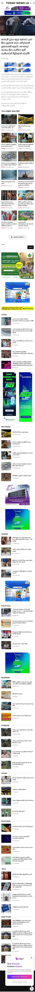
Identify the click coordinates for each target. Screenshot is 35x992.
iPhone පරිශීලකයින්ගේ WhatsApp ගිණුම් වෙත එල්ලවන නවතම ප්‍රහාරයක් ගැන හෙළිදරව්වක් (6, 886)
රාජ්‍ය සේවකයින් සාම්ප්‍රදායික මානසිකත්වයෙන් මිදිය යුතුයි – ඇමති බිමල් (6, 354)
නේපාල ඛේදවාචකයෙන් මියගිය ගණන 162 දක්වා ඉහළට (6, 743)
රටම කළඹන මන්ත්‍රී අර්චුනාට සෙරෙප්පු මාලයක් (6, 573)
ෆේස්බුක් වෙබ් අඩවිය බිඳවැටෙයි (6, 908)
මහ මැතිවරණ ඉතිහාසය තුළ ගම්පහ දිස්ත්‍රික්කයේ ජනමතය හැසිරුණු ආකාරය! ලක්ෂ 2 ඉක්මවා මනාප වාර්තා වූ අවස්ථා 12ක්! (6, 935)
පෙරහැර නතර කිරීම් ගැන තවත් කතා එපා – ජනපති (6, 343)
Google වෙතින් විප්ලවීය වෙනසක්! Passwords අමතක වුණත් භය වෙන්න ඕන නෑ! (6, 897)
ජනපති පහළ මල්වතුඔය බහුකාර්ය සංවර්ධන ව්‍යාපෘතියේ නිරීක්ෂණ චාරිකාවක (9, 215)
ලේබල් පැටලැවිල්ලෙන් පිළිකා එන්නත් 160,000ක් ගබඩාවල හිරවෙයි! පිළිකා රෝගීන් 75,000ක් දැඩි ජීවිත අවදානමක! (6, 365)
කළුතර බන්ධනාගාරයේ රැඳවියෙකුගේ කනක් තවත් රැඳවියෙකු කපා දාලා (9, 195)
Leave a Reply (18, 237)
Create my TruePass (20, 977)
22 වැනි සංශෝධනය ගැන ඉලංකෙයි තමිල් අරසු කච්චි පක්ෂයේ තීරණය (6, 623)
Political (11, 34)
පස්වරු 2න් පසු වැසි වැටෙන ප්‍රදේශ (9, 175)
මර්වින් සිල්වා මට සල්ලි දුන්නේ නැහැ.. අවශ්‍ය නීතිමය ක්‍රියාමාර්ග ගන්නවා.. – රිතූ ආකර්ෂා (6, 541)
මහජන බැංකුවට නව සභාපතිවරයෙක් (6, 717)
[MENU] (2, 3)
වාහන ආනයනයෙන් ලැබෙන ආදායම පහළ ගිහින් (6, 706)
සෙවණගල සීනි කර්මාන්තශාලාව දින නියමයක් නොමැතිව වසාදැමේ (26, 215)
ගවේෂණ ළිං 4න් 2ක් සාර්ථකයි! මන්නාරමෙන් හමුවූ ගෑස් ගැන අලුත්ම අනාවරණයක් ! (26, 175)
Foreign (3, 130)
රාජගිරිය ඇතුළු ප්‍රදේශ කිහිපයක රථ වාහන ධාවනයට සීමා (26, 138)
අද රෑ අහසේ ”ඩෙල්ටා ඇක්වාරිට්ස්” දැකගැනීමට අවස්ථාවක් (6, 839)
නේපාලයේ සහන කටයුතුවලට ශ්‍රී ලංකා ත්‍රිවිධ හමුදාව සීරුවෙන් (9, 156)
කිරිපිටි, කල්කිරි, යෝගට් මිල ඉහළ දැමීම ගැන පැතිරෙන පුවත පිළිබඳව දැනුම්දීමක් (26, 195)
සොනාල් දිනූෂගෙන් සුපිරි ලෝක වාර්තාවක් (6, 802)
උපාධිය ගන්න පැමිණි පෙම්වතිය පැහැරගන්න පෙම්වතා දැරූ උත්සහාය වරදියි (6, 321)
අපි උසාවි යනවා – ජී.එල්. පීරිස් (6, 645)
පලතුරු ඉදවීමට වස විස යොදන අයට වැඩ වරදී (6, 849)
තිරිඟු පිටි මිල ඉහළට (6, 695)
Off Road (20, 130)
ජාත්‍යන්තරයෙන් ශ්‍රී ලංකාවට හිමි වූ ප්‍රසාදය (6, 828)
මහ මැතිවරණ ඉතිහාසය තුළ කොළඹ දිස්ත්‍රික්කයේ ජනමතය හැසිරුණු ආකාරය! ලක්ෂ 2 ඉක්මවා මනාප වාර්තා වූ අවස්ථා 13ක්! (6, 947)
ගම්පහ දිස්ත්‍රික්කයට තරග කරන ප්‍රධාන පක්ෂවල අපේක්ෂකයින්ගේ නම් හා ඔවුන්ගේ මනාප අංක (6, 923)
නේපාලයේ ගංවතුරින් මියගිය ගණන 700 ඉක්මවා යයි (9, 119)
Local (4, 34)
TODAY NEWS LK (17, 3)
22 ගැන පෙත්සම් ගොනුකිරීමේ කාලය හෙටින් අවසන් (9, 138)
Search (3, 244)
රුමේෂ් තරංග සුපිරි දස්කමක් (6, 791)
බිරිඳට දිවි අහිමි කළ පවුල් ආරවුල (26, 119)
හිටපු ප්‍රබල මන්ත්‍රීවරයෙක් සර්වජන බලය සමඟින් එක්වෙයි (6, 634)
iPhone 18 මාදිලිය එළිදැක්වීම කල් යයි (6, 876)
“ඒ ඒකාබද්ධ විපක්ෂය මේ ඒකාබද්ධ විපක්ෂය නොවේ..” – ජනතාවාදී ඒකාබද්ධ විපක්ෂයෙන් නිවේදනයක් (6, 612)
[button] (32, 989)
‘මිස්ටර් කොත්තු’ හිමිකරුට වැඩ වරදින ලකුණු (6, 551)
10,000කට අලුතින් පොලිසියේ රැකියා (26, 156)
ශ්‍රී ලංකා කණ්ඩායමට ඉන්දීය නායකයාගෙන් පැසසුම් (6, 780)
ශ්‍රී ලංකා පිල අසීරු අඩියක (6, 813)
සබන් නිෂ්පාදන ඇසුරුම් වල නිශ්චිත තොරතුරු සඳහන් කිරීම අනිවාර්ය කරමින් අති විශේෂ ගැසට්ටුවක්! (6, 860)
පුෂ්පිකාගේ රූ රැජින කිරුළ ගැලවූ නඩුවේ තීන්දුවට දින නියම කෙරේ (6, 562)
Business (20, 207)
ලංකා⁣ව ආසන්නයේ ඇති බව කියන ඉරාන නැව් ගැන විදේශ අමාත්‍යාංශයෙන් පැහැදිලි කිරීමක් (6, 332)
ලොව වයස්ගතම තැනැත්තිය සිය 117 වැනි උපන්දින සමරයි (6, 754)
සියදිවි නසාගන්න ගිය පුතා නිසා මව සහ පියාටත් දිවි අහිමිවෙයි (6, 765)
